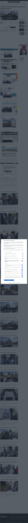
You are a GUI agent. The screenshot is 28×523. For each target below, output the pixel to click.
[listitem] (14, 252)
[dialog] (14, 261)
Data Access (14, 282)
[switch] (22, 253)
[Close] (25, 240)
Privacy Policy (17, 282)
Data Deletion (10, 282)
